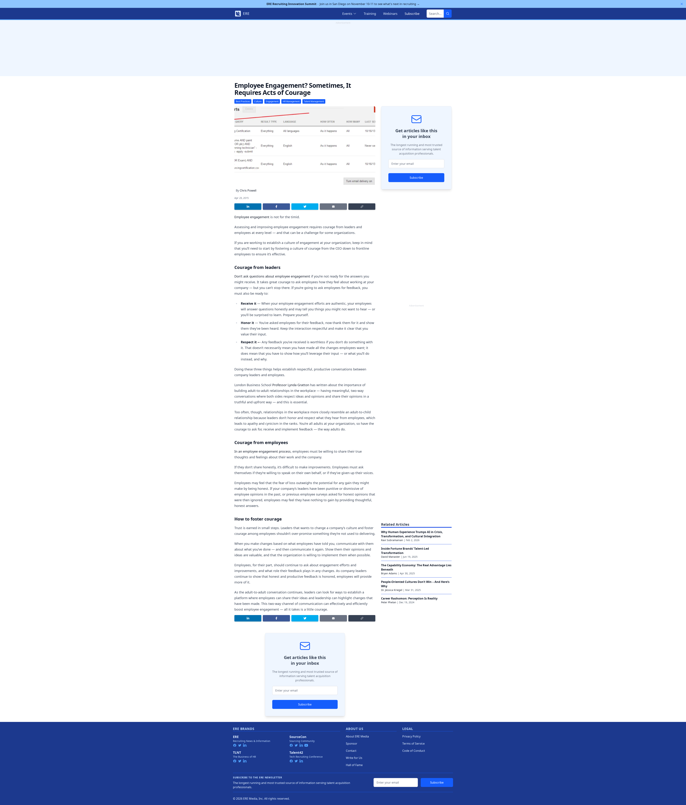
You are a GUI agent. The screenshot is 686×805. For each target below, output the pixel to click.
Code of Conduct (413, 751)
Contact (351, 751)
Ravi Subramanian (392, 540)
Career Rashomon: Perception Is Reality (409, 598)
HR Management (291, 101)
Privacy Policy (411, 736)
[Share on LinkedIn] (247, 206)
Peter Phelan (388, 602)
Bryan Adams (389, 573)
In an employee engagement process (262, 451)
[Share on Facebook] (276, 206)
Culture (258, 101)
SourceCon (297, 737)
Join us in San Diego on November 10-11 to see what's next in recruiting (343, 4)
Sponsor (351, 743)
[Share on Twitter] (304, 206)
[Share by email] (333, 206)
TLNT (237, 752)
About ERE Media (357, 736)
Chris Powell (248, 190)
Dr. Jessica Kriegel (391, 590)
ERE (236, 737)
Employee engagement (251, 217)
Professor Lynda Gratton (290, 385)
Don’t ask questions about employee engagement (272, 276)
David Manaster (390, 556)
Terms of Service (413, 743)
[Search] (448, 13)
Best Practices (243, 101)
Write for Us (354, 758)
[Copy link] (361, 206)
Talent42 (296, 752)
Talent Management (314, 101)
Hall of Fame (354, 765)
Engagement (272, 101)
